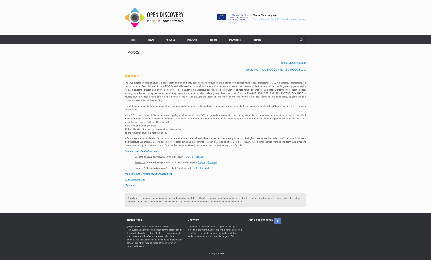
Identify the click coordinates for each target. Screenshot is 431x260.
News (151, 39)
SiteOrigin (220, 253)
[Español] (199, 156)
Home (133, 39)
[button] (301, 39)
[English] (189, 156)
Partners (257, 39)
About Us (170, 39)
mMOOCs (192, 39)
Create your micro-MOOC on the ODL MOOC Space (275, 69)
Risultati (213, 39)
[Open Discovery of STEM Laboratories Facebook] (277, 221)
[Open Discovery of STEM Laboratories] (154, 18)
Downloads (235, 39)
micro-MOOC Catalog (293, 62)
